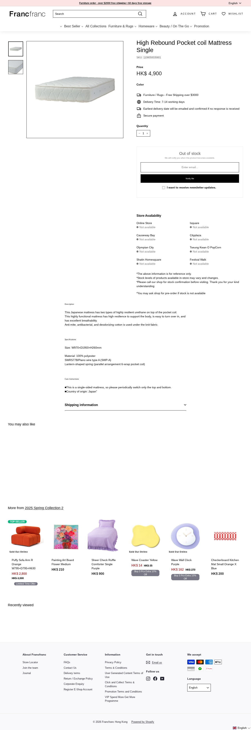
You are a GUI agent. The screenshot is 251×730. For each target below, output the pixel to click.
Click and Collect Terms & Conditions (120, 684)
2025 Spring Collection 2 (44, 508)
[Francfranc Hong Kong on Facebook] (155, 679)
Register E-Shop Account (78, 689)
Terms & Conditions (116, 667)
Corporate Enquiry (74, 683)
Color (140, 84)
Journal (27, 673)
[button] (241, 728)
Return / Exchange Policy (78, 678)
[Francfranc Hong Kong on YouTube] (162, 679)
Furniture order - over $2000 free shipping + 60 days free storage (115, 3)
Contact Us (70, 667)
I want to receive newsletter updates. (191, 187)
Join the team (30, 667)
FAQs (67, 662)
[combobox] (99, 13)
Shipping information (81, 405)
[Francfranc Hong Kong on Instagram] (148, 679)
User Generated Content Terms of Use (124, 675)
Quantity (142, 126)
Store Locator (30, 662)
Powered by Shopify (142, 721)
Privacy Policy (113, 662)
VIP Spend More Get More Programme (120, 699)
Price (139, 67)
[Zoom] (75, 89)
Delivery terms (72, 673)
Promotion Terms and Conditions (123, 691)
